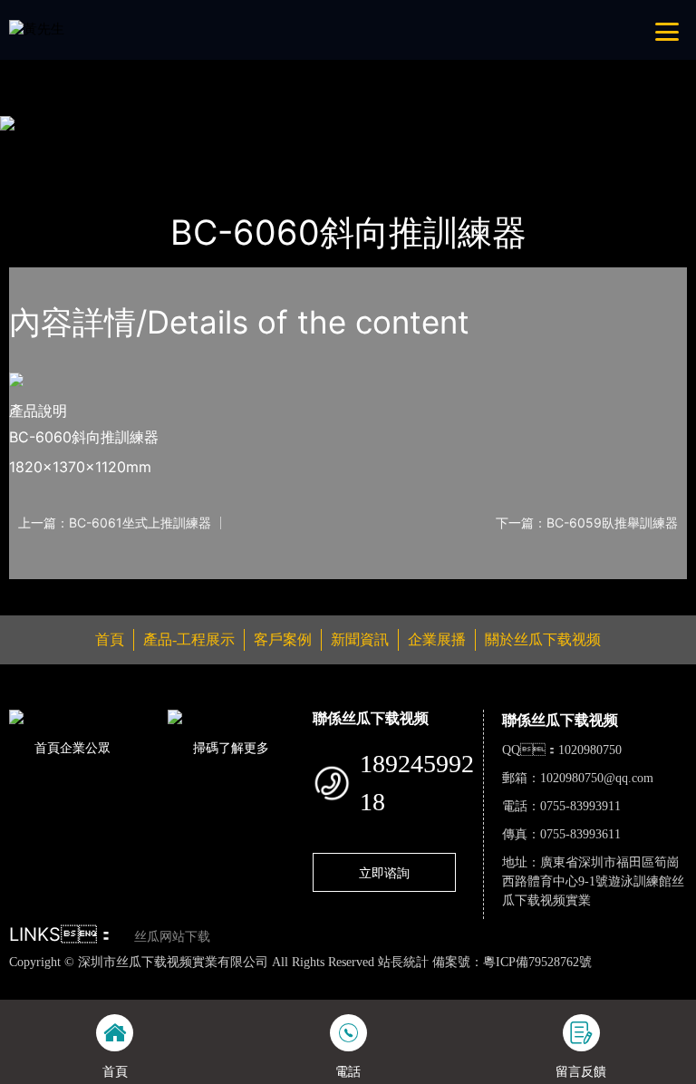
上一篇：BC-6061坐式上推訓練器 (114, 523)
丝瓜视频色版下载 (108, 981)
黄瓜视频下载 (320, 981)
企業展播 (437, 639)
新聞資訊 (360, 639)
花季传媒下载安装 (531, 981)
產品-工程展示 (120, 148)
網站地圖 (27, 981)
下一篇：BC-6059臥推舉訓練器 (587, 523)
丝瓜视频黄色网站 (221, 981)
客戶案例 (283, 639)
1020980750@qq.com (596, 778)
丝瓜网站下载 (172, 937)
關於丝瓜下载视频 (543, 639)
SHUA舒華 (218, 148)
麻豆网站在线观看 (418, 981)
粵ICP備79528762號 (537, 962)
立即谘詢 (384, 872)
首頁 (40, 148)
